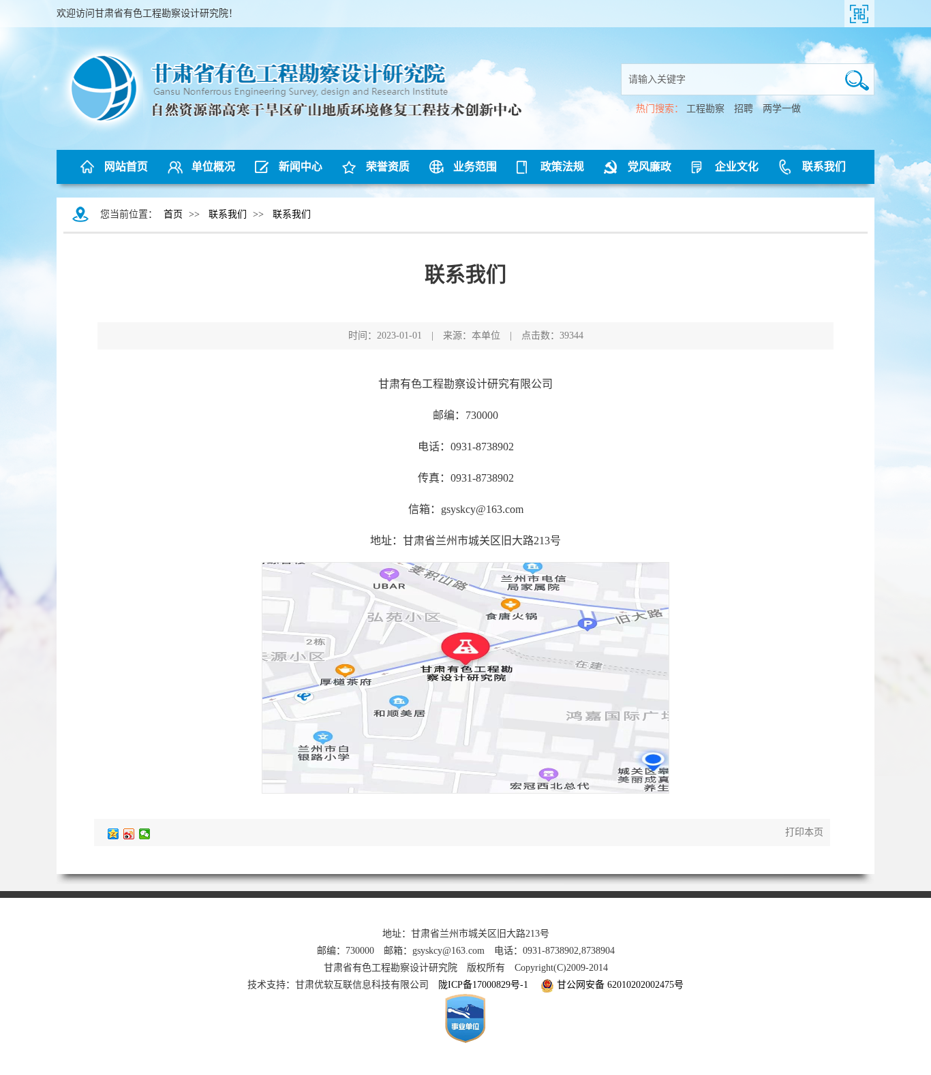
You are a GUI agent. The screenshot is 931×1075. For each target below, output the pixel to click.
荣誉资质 (388, 166)
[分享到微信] (145, 833)
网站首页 (126, 166)
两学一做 (782, 109)
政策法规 (562, 166)
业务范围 (475, 166)
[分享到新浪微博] (129, 833)
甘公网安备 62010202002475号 (620, 985)
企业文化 (737, 166)
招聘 (743, 109)
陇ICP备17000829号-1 (483, 985)
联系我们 (824, 166)
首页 (173, 214)
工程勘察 (705, 109)
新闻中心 (300, 166)
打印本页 (804, 832)
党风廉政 (649, 166)
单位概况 (213, 166)
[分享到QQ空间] (113, 833)
